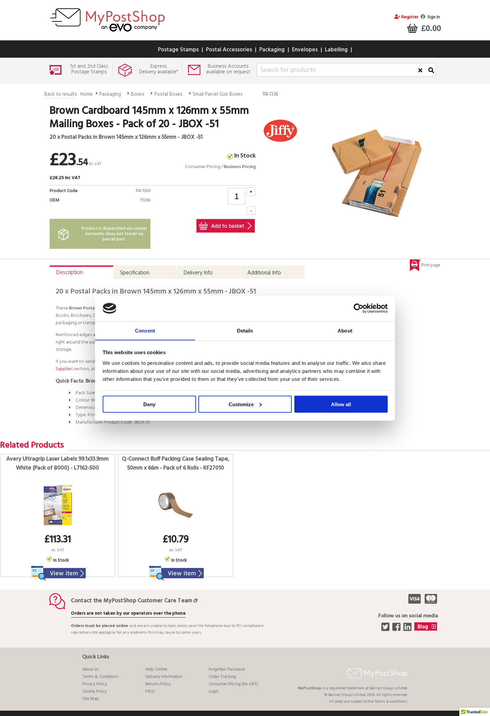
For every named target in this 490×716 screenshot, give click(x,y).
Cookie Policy (94, 691)
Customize (241, 404)
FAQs (150, 691)
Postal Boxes (168, 94)
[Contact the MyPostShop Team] (197, 600)
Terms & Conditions (100, 676)
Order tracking (222, 676)
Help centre (156, 669)
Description (69, 272)
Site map (90, 698)
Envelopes (305, 49)
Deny (149, 404)
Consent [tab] (145, 330)
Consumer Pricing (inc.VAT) (233, 684)
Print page (430, 265)
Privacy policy (94, 684)
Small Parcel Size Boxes (218, 94)
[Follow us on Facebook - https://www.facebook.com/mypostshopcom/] (397, 629)
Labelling (336, 49)
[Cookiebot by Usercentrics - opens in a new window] (358, 308)
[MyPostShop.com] (107, 33)
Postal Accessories (229, 49)
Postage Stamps (178, 49)
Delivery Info (198, 272)
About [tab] (345, 330)
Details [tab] (245, 330)
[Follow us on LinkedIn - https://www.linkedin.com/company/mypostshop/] (408, 629)
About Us (90, 669)
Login (214, 691)
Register (409, 17)
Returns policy (158, 684)
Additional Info (264, 272)
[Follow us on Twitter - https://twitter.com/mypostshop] (386, 629)
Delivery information (163, 676)
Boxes (137, 94)
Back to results (60, 94)
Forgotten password (227, 669)
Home (86, 94)
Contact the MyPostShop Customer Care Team (131, 600)
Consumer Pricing (202, 167)
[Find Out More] (58, 569)
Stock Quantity (133, 208)
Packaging (272, 49)
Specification (134, 272)
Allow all (341, 404)
